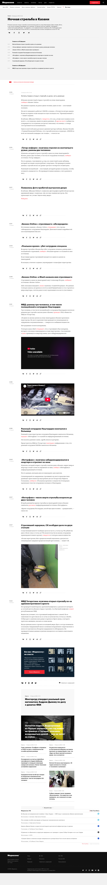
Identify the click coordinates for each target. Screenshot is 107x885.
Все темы (67, 7)
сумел (24, 333)
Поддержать (95, 2)
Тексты (40, 2)
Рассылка (41, 859)
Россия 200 (62, 859)
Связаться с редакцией (67, 683)
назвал (42, 285)
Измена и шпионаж (15, 7)
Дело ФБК (5, 7)
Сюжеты (26, 2)
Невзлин (59, 7)
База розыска (62, 861)
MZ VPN (61, 856)
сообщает (24, 102)
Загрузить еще (48, 807)
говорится (45, 119)
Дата (45, 2)
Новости (19, 2)
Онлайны (33, 2)
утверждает (40, 329)
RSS (41, 856)
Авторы (29, 859)
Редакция (29, 861)
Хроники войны (41, 7)
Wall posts (24, 198)
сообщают (68, 280)
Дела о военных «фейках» (28, 7)
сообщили (32, 481)
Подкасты (51, 2)
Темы (28, 856)
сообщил (68, 155)
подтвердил (50, 443)
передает (24, 436)
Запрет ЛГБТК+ (51, 7)
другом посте (61, 121)
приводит (56, 312)
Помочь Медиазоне (34, 672)
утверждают (52, 227)
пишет (71, 609)
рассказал (32, 505)
